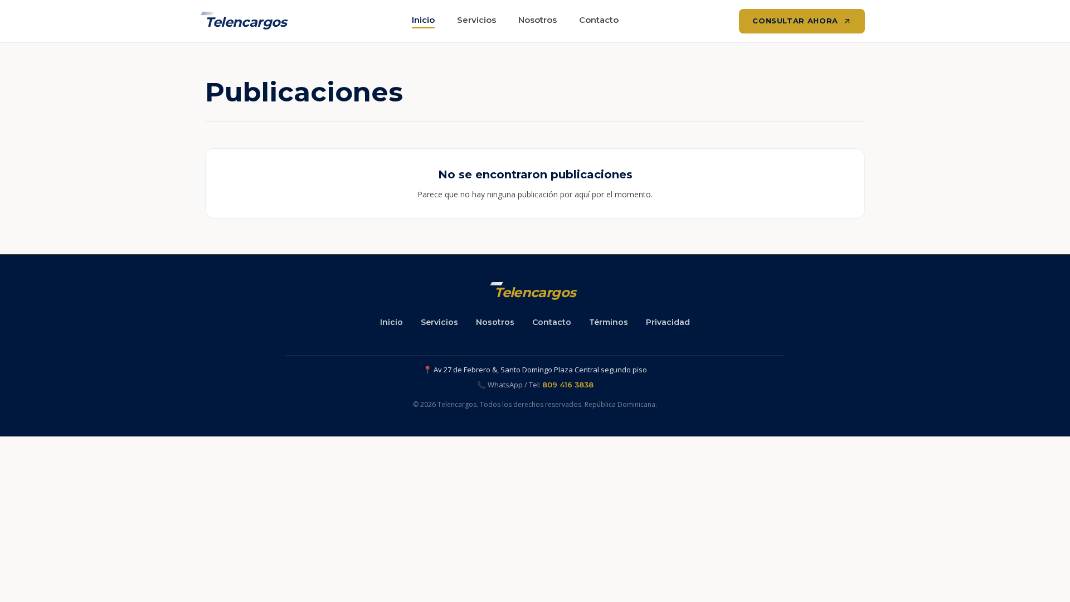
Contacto (599, 19)
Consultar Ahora (795, 20)
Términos (608, 322)
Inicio (423, 19)
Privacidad (668, 322)
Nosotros (537, 19)
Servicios (476, 19)
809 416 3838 (568, 384)
